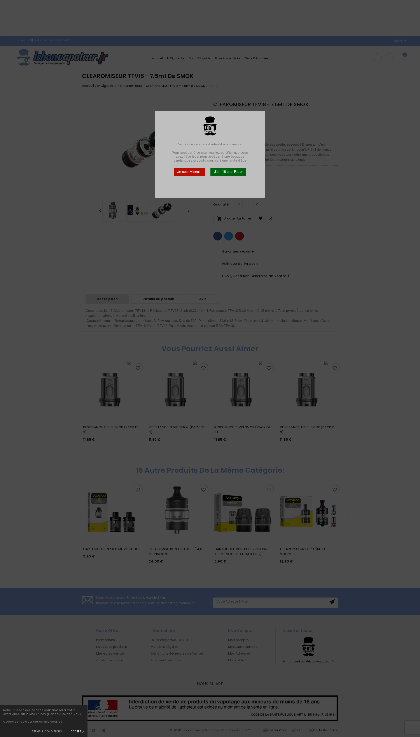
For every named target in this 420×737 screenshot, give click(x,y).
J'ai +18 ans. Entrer (228, 172)
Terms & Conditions (47, 731)
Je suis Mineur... (189, 172)
